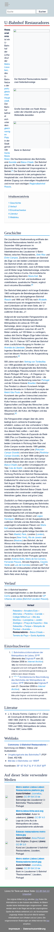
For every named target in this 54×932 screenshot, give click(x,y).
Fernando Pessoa (12, 561)
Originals (29, 658)
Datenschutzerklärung (34, 928)
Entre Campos (11, 257)
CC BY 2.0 (21, 844)
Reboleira (17, 610)
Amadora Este (31, 610)
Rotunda (39, 449)
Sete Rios (41, 254)
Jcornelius (36, 793)
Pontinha (44, 452)
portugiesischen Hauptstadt (7, 94)
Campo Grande (11, 452)
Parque (27, 625)
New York (21, 537)
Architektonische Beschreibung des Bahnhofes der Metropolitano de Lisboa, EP (30, 680)
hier (26, 899)
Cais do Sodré (15, 467)
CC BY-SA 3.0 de (32, 796)
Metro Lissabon (7, 67)
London (39, 534)
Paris (24, 534)
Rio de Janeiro (35, 537)
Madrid (17, 534)
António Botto (18, 558)
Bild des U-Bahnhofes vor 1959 (22, 760)
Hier (37, 899)
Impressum (14, 928)
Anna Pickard (38, 837)
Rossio (7, 299)
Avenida (12, 161)
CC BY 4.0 (40, 817)
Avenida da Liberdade (14, 347)
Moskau (18, 540)
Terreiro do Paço (20, 635)
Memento (16, 658)
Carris (7, 595)
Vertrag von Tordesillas (35, 361)
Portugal (45, 379)
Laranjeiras (28, 619)
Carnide (38, 613)
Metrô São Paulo (12, 392)
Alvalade (42, 299)
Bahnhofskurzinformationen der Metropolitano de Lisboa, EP (27, 654)
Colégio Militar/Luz (21, 616)
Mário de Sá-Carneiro (35, 558)
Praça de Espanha (33, 622)
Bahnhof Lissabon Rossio (35, 598)
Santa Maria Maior (7, 155)
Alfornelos (17, 613)
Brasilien (32, 382)
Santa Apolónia (38, 635)
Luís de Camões (22, 564)
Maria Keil (33, 275)
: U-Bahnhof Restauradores (27, 744)
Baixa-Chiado (27, 161)
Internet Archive (35, 661)
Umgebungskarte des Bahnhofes (23, 754)
